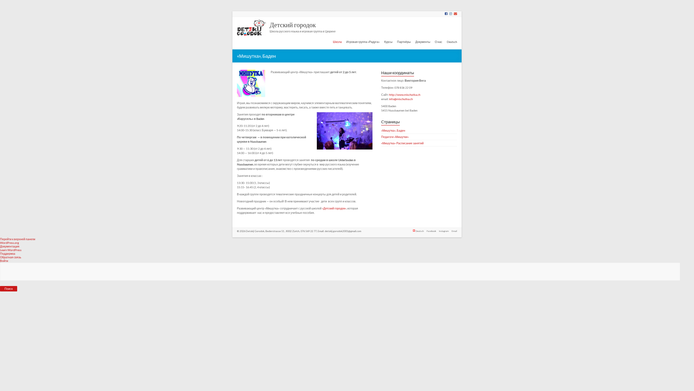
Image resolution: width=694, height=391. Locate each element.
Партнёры (404, 41)
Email (454, 231)
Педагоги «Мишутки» (395, 136)
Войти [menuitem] (4, 260)
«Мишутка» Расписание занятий (402, 143)
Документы (422, 41)
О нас (438, 41)
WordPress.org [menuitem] (9, 242)
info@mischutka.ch (401, 99)
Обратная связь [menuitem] (10, 257)
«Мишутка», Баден (393, 130)
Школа (337, 41)
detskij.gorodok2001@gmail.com (343, 231)
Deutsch (452, 41)
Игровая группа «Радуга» (363, 41)
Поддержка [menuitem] (7, 253)
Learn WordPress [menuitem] (11, 250)
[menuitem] (347, 280)
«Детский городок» (334, 208)
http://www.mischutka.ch (404, 94)
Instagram (444, 231)
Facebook (431, 231)
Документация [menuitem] (9, 246)
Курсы (388, 41)
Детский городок (293, 25)
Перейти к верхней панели (17, 239)
